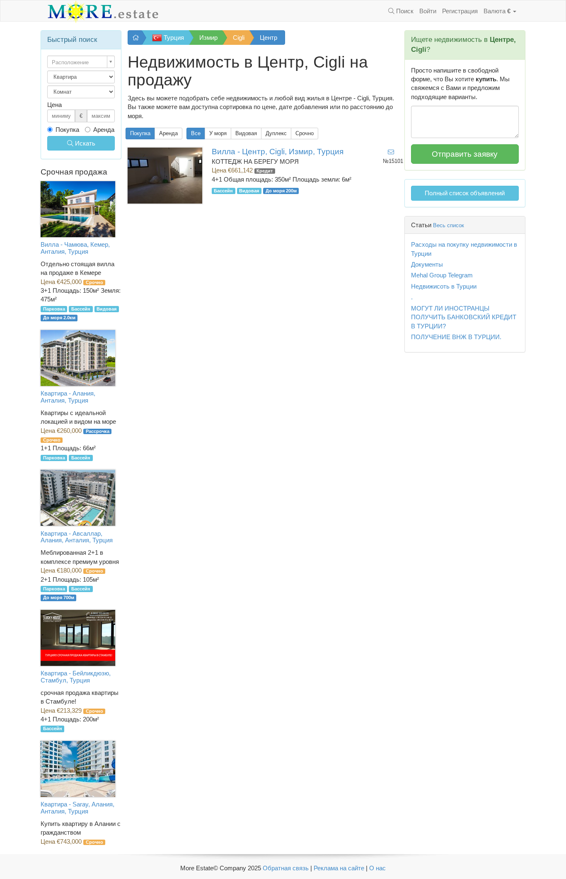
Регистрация (460, 11)
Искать (84, 143)
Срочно (304, 133)
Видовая (246, 133)
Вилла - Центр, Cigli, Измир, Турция (277, 151)
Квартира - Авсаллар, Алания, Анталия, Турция (77, 537)
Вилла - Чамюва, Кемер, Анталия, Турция (75, 248)
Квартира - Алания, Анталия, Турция (68, 397)
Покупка (140, 133)
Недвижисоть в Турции (444, 286)
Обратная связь (286, 868)
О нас (377, 868)
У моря (218, 133)
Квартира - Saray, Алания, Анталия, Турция (77, 808)
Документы (427, 264)
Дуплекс (276, 133)
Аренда (168, 133)
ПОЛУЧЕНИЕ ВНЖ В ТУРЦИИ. (456, 336)
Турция (173, 37)
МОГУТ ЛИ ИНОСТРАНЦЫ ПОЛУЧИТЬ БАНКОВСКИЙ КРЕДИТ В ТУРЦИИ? (463, 317)
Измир (208, 37)
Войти (427, 11)
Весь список (448, 225)
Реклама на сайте (339, 868)
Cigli (238, 37)
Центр (268, 37)
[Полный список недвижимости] (135, 37)
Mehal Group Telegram (442, 275)
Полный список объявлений (465, 193)
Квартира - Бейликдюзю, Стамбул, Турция (76, 677)
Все (196, 133)
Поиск (404, 11)
